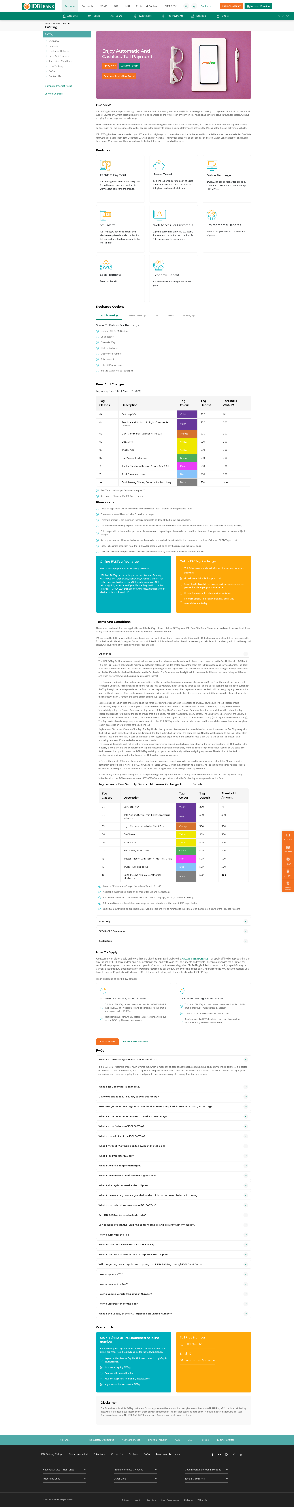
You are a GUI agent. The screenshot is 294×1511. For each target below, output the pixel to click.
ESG (190, 1440)
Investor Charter (225, 1440)
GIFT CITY (170, 6)
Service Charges (54, 93)
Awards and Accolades (168, 1454)
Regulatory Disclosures (101, 1440)
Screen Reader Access (169, 1500)
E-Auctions (99, 1454)
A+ (287, 15)
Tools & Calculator (288, 876)
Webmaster (203, 1500)
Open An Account (231, 6)
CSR (177, 1440)
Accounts (72, 16)
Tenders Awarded (78, 1454)
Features (53, 46)
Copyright (151, 1500)
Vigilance (65, 1440)
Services (201, 16)
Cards (96, 16)
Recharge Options (58, 51)
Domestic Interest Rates (58, 86)
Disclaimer (188, 1500)
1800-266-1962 (193, 1344)
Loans (119, 16)
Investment (145, 16)
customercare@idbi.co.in (200, 1360)
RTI (79, 1440)
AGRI (116, 6)
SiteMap (133, 1454)
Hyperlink (138, 1500)
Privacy (125, 1500)
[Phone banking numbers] (194, 6)
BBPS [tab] (170, 315)
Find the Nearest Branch (134, 1041)
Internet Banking (260, 6)
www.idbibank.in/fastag (208, 568)
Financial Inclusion (157, 1440)
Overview (54, 41)
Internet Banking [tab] (136, 315)
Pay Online (288, 851)
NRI (127, 6)
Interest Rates (288, 863)
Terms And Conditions (60, 61)
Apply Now (110, 65)
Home (47, 23)
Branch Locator (288, 888)
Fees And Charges (58, 56)
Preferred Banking (147, 6)
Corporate (87, 6)
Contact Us (55, 76)
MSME (103, 6)
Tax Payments (175, 16)
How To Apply (56, 66)
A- (279, 15)
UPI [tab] (156, 315)
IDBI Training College (51, 1454)
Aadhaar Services (131, 1440)
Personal (70, 6)
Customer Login (129, 65)
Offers (225, 16)
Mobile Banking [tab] (109, 315)
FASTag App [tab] (189, 315)
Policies (204, 1440)
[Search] (186, 6)
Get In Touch (107, 1041)
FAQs (52, 71)
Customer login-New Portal (119, 76)
